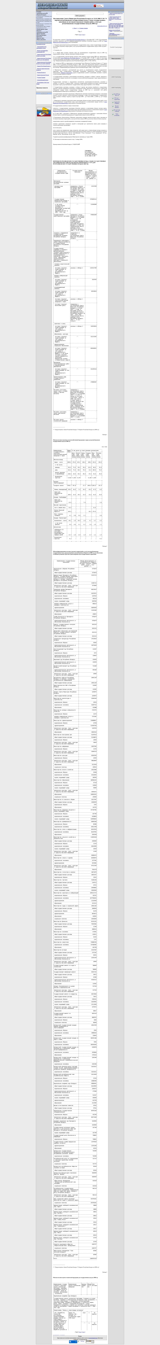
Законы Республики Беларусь (44, 66)
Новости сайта (40, 38)
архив (110, 20)
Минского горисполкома (67, 72)
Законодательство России (43, 75)
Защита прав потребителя (114, 30)
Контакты (39, 36)
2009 (120, 25)
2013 (110, 25)
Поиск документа (41, 39)
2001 (110, 27)
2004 (117, 26)
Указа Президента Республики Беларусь (75, 39)
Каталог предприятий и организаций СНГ (42, 51)
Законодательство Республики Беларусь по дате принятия (43, 59)
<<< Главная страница (82, 28)
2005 (115, 26)
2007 (110, 26)
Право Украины (41, 33)
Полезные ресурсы (41, 35)
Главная (39, 12)
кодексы (110, 17)
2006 (112, 26)
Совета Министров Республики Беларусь (70, 58)
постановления (118, 18)
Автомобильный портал (42, 80)
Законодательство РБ (42, 13)
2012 (112, 25)
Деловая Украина (41, 77)
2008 (122, 25)
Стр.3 (83, 34)
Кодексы (39, 30)
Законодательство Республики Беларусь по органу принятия (43, 63)
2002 (122, 26)
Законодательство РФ (42, 32)
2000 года (117, 27)
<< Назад (74, 28)
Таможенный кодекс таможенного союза (41, 47)
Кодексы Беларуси (41, 14)
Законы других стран (42, 29)
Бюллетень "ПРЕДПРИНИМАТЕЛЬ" (114, 34)
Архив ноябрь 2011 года (102, 25)
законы (114, 17)
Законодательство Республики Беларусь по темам (43, 55)
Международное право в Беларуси (43, 26)
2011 (115, 25)
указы (117, 17)
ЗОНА (111, 31)
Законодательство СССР (41, 27)
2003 (120, 26)
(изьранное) (111, 18)
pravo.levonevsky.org (93, 1338)
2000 (112, 27)
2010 (117, 25)
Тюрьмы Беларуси (41, 72)
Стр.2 (80, 34)
